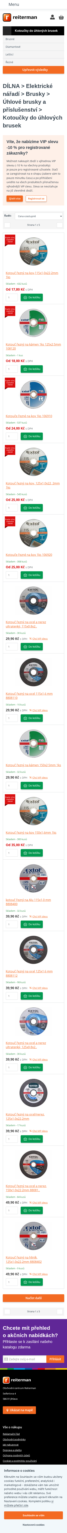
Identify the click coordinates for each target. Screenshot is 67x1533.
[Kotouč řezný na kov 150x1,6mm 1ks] (33, 810)
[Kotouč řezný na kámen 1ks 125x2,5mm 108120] (33, 322)
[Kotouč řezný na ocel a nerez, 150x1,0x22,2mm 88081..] (33, 1164)
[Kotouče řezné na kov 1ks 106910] (33, 394)
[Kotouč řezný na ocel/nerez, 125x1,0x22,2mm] (33, 1092)
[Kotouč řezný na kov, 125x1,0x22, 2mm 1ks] (33, 461)
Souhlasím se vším (33, 1515)
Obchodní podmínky (14, 1439)
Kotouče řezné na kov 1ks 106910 (29, 416)
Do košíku (34, 297)
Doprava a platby (12, 1450)
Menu (14, 4)
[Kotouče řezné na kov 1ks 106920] (33, 533)
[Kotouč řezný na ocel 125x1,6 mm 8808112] (33, 949)
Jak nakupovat (11, 1444)
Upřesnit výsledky (35, 70)
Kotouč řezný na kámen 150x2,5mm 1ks (33, 765)
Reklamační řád (11, 1434)
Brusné (10, 39)
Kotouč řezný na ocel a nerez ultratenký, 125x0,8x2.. (26, 1045)
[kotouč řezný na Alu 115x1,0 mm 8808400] (33, 878)
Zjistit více (14, 198)
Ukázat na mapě (21, 1410)
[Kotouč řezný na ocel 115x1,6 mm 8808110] (33, 672)
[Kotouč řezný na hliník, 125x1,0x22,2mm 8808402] (33, 1235)
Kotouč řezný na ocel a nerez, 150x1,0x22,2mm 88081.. (26, 1188)
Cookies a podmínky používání (20, 1461)
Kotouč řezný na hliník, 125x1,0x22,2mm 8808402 (24, 1259)
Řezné (9, 62)
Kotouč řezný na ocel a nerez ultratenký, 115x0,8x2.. (26, 624)
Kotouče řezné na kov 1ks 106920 (29, 555)
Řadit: (8, 215)
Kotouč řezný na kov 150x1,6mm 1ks (31, 833)
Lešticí (9, 54)
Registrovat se (36, 198)
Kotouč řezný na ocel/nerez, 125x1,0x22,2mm (25, 1116)
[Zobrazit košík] (61, 17)
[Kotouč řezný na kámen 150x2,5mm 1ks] (33, 743)
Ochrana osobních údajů (16, 1455)
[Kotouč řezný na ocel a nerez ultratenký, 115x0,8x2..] (33, 600)
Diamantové (13, 46)
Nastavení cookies (33, 1524)
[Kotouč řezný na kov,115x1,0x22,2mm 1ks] (33, 251)
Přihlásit (55, 1359)
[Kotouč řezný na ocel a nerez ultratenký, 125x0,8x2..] (33, 1021)
